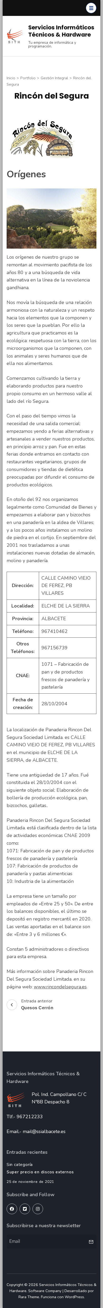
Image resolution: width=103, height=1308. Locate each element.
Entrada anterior (37, 1004)
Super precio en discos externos (40, 1172)
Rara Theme (28, 1297)
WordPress (74, 1297)
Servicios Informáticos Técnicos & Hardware (61, 31)
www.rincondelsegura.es (60, 987)
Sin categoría (20, 1165)
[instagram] (37, 1209)
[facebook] (12, 1209)
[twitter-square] (25, 1209)
